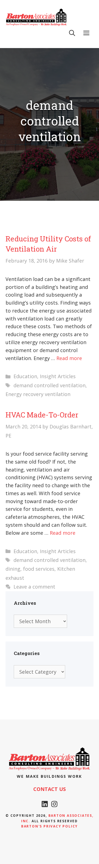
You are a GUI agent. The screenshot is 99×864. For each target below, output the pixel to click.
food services (38, 568)
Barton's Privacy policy (49, 826)
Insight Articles (58, 376)
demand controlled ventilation (49, 385)
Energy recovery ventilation (38, 394)
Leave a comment (34, 586)
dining (13, 568)
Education (25, 376)
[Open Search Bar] (72, 33)
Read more (69, 358)
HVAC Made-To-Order (42, 414)
